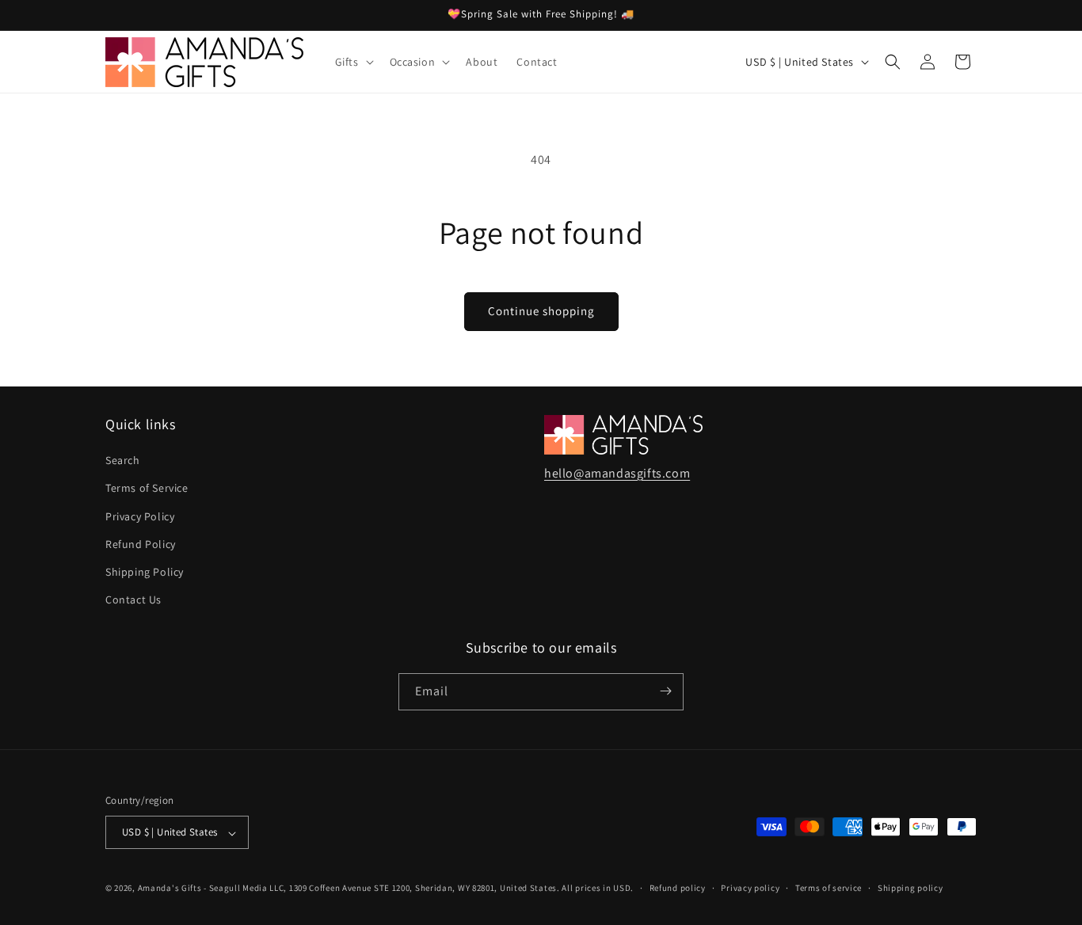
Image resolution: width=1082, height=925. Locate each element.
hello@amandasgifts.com (617, 473)
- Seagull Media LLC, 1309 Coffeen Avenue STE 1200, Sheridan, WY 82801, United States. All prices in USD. (419, 888)
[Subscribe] (665, 691)
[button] (353, 61)
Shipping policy (910, 887)
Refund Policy (140, 544)
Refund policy (678, 887)
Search (122, 461)
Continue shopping (541, 310)
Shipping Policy (144, 572)
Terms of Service (147, 489)
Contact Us (133, 600)
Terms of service (828, 887)
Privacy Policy (139, 516)
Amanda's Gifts (170, 888)
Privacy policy (750, 887)
